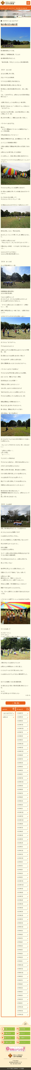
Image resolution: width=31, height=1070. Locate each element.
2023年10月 (20, 782)
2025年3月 (20, 736)
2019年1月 (19, 961)
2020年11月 (20, 881)
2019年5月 (20, 946)
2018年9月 (20, 976)
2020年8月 (20, 892)
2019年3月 (20, 953)
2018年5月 (20, 988)
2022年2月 (20, 843)
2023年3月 (20, 805)
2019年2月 (20, 957)
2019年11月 (20, 923)
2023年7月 (20, 793)
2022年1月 (20, 846)
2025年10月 (20, 728)
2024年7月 (20, 759)
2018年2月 (20, 999)
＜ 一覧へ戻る (15, 703)
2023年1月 (20, 808)
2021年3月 (20, 877)
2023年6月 (20, 797)
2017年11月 (20, 1011)
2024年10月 (20, 751)
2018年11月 (20, 969)
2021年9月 (20, 862)
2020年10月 (20, 885)
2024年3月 (20, 770)
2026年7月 (20, 713)
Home (2, 8)
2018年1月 (19, 1003)
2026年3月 (20, 721)
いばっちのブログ (10, 8)
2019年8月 (20, 934)
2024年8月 (20, 755)
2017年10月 (20, 1014)
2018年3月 (20, 995)
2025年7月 (20, 732)
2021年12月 (20, 850)
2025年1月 (20, 740)
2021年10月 (20, 858)
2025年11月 (20, 724)
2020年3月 (20, 911)
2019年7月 (20, 938)
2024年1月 (20, 774)
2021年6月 (20, 869)
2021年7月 (20, 866)
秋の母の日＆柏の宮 (9, 24)
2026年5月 (20, 717)
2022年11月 (20, 816)
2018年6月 (20, 984)
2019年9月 (20, 930)
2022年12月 (20, 812)
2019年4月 (20, 950)
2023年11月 (20, 778)
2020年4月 (20, 908)
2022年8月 (20, 824)
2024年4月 (20, 766)
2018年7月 (20, 980)
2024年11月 (20, 747)
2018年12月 (20, 965)
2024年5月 (20, 763)
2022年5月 (20, 835)
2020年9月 (20, 888)
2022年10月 (20, 820)
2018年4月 (20, 991)
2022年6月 (20, 831)
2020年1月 (20, 919)
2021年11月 (20, 854)
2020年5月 (20, 904)
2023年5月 (20, 801)
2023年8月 (20, 789)
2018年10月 (20, 972)
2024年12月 (20, 744)
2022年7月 (20, 827)
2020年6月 (20, 900)
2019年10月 (20, 927)
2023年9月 (20, 785)
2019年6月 (20, 942)
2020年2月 (20, 915)
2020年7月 (20, 896)
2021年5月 (20, 873)
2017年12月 (20, 1007)
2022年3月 (20, 839)
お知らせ (5, 717)
